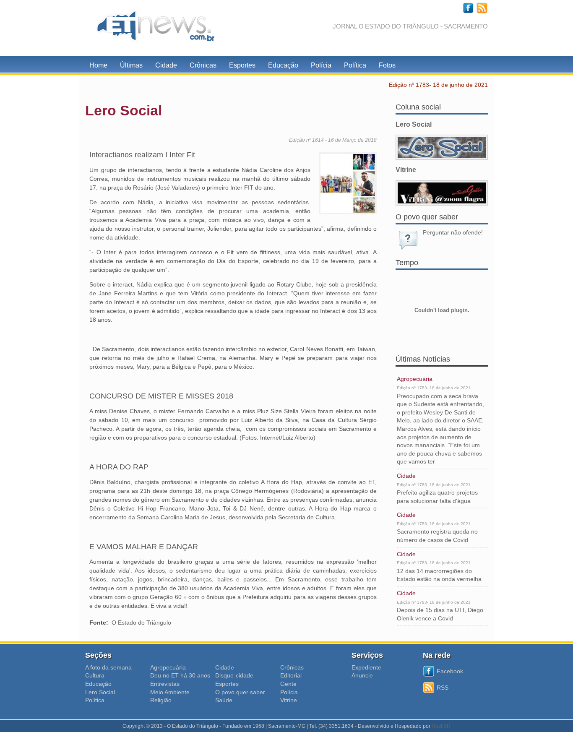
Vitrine (288, 700)
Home (98, 65)
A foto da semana (108, 667)
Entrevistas (165, 683)
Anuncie (362, 675)
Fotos (387, 65)
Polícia (321, 65)
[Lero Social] (442, 147)
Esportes (242, 65)
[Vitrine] (442, 193)
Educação (283, 65)
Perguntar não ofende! (453, 232)
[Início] (152, 28)
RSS (442, 687)
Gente (288, 683)
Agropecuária (414, 378)
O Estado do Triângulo (141, 622)
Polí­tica (94, 700)
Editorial (291, 675)
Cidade (166, 65)
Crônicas (203, 65)
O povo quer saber (240, 692)
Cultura (94, 675)
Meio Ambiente (170, 692)
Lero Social (100, 692)
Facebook (450, 671)
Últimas (131, 65)
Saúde (223, 700)
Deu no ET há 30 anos (180, 675)
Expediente (366, 667)
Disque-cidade (234, 675)
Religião (161, 700)
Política (355, 65)
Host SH (441, 726)
